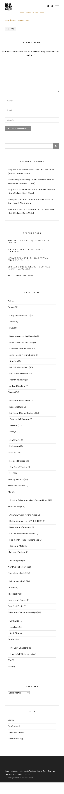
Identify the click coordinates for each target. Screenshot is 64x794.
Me (9, 491)
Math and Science (16, 485)
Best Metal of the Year (20, 527)
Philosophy (13, 593)
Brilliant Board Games (19, 400)
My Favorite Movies (18, 373)
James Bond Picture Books (22, 354)
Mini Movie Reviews (19, 367)
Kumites (13, 361)
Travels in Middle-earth (20, 654)
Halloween (14, 446)
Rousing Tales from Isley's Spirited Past (28, 500)
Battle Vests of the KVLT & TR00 (25, 521)
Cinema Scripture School (21, 348)
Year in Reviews (17, 379)
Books (11, 307)
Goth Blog (14, 620)
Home (7, 771)
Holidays (12, 431)
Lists (10, 473)
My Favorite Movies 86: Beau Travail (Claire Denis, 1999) (28, 259)
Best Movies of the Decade (22, 336)
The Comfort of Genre (20, 276)
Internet (12, 452)
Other (11, 587)
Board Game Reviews (46, 771)
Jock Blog (14, 627)
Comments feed (16, 732)
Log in (11, 719)
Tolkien (11, 639)
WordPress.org (15, 738)
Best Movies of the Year (21, 342)
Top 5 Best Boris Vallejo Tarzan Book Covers (28, 242)
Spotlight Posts (15, 606)
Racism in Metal (17, 545)
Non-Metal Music (16, 573)
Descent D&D (16, 406)
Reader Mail (11, 774)
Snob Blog (14, 633)
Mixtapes (14, 771)
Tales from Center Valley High (22, 612)
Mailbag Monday (16, 479)
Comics (11, 321)
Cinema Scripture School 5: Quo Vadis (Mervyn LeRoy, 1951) (29, 268)
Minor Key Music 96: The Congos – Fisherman (27, 250)
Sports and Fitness (17, 600)
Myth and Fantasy (16, 552)
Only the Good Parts (19, 315)
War (10, 666)
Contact (27, 774)
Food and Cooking (16, 386)
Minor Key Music (17, 581)
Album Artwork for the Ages (23, 514)
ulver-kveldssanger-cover (17, 20)
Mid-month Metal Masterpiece (24, 539)
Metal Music (14, 506)
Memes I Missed (17, 460)
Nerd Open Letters (17, 566)
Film (10, 327)
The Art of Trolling (18, 467)
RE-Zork (13, 425)
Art (9, 300)
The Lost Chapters (18, 647)
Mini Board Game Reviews (22, 413)
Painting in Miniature (19, 419)
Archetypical (15, 560)
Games (11, 392)
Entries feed (14, 726)
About (20, 774)
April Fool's (14, 440)
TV (9, 660)
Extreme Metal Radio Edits (22, 533)
